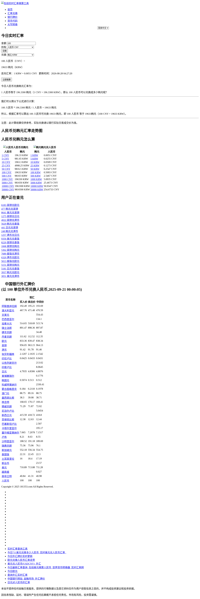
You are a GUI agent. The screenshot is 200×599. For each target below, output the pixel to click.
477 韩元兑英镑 (9, 209)
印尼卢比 (7, 358)
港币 (4, 349)
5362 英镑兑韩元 (10, 250)
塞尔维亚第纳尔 (10, 432)
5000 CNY (7, 182)
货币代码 (13, 20)
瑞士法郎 (7, 328)
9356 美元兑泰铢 (10, 238)
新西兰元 (7, 415)
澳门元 (5, 393)
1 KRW (34, 155)
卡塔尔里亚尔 (9, 428)
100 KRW (35, 172)
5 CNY (5, 158)
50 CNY (6, 169)
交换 (4, 51)
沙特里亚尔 (8, 441)
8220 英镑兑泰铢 (10, 242)
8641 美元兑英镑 (10, 212)
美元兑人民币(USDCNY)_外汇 (24, 563)
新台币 (5, 463)
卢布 (4, 437)
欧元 (4, 341)
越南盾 (5, 472)
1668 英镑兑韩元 (10, 246)
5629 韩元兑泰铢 (10, 223)
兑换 (3, 54)
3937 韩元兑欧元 (10, 272)
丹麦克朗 (7, 336)
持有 (3, 47)
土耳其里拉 (8, 459)
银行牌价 (13, 17)
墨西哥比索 (8, 397)
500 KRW (35, 175)
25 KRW (34, 165)
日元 (4, 371)
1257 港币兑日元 (10, 235)
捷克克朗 (7, 332)
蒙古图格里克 (9, 389)
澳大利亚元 (8, 310)
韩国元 (5, 380)
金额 (3, 43)
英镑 (4, 345)
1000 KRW (36, 179)
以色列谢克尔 (9, 363)
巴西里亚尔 (8, 319)
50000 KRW (36, 189)
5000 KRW (36, 182)
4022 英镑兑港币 (10, 220)
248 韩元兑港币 (9, 231)
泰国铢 (5, 454)
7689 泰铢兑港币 (10, 253)
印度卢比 (7, 367)
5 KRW (34, 158)
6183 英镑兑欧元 (10, 205)
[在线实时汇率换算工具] (15, 3)
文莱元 (5, 315)
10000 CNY (8, 186)
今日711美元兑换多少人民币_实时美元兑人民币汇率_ (37, 552)
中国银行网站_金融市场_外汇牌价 (26, 578)
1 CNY (5, 155)
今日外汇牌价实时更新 (20, 556)
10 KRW (34, 162)
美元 (4, 467)
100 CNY (7, 172)
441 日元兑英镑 (9, 227)
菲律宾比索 (8, 419)
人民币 (5, 480)
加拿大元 (7, 323)
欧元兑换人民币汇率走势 (21, 560)
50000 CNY (8, 189)
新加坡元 (7, 450)
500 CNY (7, 175)
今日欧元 (13, 571)
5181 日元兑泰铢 (10, 268)
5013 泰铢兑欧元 (10, 261)
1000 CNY (7, 179)
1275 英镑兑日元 (10, 216)
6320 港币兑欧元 (10, 257)
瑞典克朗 (7, 445)
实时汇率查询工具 (18, 548)
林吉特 (5, 402)
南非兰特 (7, 476)
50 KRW (34, 169)
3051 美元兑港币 (10, 276)
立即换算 (6, 80)
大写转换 (13, 24)
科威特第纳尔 (9, 384)
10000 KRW (36, 186)
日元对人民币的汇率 (19, 582)
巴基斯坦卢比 (9, 424)
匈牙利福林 (8, 354)
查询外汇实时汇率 (18, 575)
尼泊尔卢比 (8, 411)
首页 (10, 9)
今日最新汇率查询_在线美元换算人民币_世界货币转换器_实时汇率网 (46, 567)
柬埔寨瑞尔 (8, 376)
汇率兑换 (13, 13)
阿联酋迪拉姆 (9, 306)
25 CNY (6, 165)
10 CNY (6, 162)
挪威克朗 (7, 406)
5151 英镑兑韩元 (10, 265)
